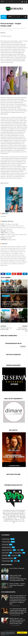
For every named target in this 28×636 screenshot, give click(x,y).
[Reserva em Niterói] (14, 391)
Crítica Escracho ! (18, 552)
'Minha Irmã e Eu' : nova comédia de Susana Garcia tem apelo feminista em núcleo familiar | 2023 (13, 317)
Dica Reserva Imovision (7, 558)
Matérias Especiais (6, 547)
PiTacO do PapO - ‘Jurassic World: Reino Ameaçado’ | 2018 (17, 585)
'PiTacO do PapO (6, 561)
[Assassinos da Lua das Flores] (14, 466)
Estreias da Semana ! (7, 550)
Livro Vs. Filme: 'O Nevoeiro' (16, 568)
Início (3, 17)
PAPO (15, 561)
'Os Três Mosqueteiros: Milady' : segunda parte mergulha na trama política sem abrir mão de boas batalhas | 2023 (13, 303)
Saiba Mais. (7, 634)
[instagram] (22, 2)
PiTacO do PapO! (9, 30)
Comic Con (14, 555)
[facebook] (24, 2)
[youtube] (26, 2)
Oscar (18, 550)
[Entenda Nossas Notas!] (14, 509)
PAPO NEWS (4, 555)
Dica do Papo (5, 544)
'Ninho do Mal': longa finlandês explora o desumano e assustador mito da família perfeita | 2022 (17, 578)
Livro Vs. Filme (5, 552)
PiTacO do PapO (5, 281)
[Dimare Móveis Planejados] (14, 422)
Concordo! (22, 632)
